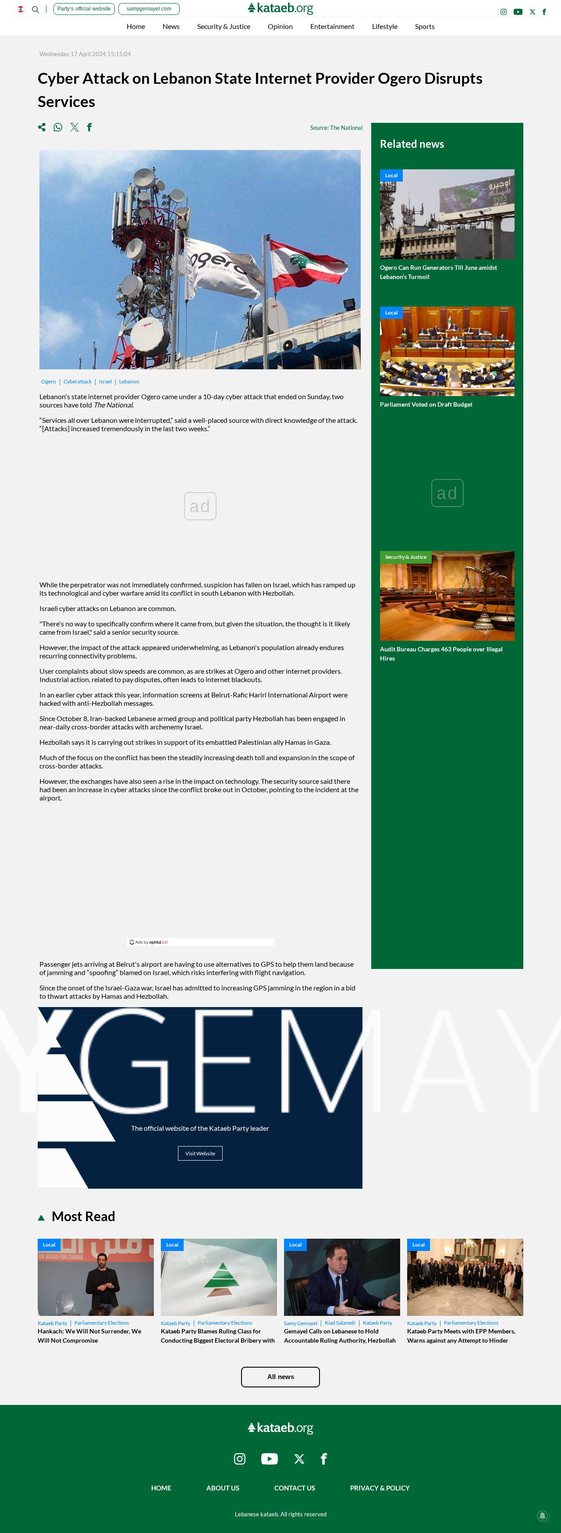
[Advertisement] (200, 876)
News (171, 26)
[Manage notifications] (543, 1516)
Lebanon (129, 381)
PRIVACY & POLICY (380, 1488)
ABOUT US (222, 1488)
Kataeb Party (52, 1323)
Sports (425, 26)
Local (391, 175)
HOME (161, 1488)
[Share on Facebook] (89, 128)
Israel (105, 381)
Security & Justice (223, 26)
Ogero (48, 381)
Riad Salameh (340, 1322)
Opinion (280, 26)
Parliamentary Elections (102, 1322)
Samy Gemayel (300, 1323)
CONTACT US (294, 1488)
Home (136, 26)
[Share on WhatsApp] (57, 128)
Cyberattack (78, 381)
